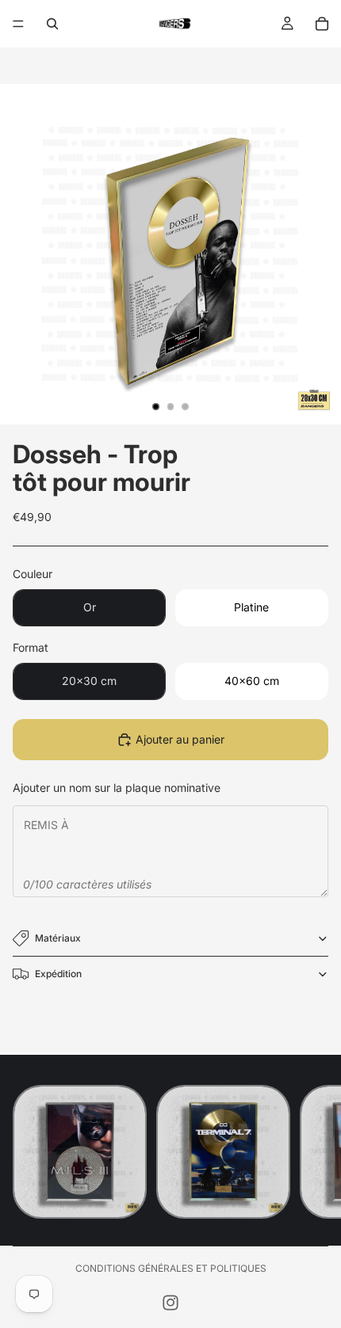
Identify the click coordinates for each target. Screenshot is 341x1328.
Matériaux (58, 938)
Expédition (58, 974)
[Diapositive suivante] (310, 1152)
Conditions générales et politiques (170, 1268)
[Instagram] (170, 1302)
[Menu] (18, 24)
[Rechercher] (52, 23)
